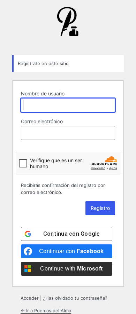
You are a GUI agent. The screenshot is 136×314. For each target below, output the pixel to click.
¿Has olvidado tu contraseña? (75, 298)
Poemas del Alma (68, 27)
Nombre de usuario (43, 93)
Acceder (30, 298)
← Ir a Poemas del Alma (46, 310)
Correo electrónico (42, 121)
